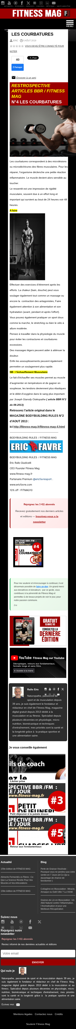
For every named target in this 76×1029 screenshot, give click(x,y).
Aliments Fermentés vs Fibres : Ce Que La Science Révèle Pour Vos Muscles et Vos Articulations (17, 880)
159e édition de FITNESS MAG (15, 869)
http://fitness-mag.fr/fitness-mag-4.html (39, 426)
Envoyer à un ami (26, 77)
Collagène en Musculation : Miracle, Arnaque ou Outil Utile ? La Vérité (58, 890)
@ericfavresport (42, 479)
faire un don (42, 586)
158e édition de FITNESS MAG (15, 891)
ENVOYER (38, 962)
